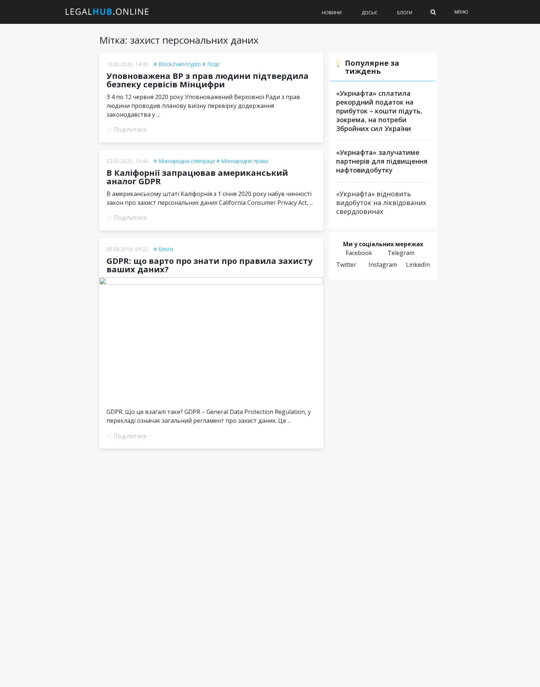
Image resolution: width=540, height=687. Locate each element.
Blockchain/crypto (179, 64)
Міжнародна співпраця (186, 160)
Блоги (404, 13)
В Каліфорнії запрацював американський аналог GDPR (197, 177)
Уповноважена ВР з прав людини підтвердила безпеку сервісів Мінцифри (208, 80)
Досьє (369, 13)
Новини (332, 13)
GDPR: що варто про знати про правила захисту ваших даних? (210, 265)
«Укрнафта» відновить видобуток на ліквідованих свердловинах (381, 202)
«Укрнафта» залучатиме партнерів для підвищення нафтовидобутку (382, 161)
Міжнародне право (245, 160)
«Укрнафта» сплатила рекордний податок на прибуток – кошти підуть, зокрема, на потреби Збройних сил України (379, 111)
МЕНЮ (461, 12)
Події (213, 64)
